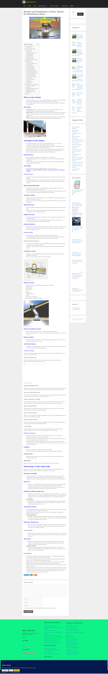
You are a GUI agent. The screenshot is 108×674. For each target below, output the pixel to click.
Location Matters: (30, 81)
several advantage (56, 143)
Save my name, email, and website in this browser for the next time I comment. (40, 608)
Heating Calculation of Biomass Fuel (51, 640)
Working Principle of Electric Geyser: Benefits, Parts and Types (77, 204)
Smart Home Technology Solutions (51, 639)
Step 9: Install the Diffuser (31, 74)
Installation (29, 80)
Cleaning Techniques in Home (72, 629)
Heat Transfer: (29, 92)
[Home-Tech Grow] (24, 2)
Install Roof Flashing (30, 67)
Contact (34, 5)
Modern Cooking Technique (77, 157)
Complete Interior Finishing (31, 76)
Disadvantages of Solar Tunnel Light (31, 84)
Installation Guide (28, 60)
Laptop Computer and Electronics (72, 644)
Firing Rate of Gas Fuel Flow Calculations (52, 635)
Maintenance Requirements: (31, 91)
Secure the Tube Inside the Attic (32, 71)
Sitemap (23, 646)
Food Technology (75, 143)
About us (29, 5)
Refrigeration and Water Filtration (73, 647)
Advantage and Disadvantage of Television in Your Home (77, 290)
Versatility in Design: (30, 54)
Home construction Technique (72, 639)
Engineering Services (42, 5)
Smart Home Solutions (54, 5)
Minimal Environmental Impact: (32, 59)
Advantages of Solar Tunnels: (30, 48)
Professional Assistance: (31, 79)
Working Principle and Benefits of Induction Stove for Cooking (77, 241)
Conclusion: (27, 93)
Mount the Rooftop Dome (31, 68)
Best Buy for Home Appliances (72, 625)
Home (24, 5)
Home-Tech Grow (31, 2)
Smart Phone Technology (77, 164)
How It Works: (29, 47)
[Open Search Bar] (78, 6)
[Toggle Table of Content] (37, 44)
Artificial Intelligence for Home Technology (53, 642)
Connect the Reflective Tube (31, 70)
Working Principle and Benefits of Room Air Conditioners (76, 254)
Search (73, 11)
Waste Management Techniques (72, 654)
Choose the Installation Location (32, 63)
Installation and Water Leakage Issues (33, 88)
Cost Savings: (29, 51)
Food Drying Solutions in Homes (50, 630)
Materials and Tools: (30, 62)
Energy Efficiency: (30, 50)
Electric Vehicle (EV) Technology (73, 630)
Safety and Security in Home (77, 162)
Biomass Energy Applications (50, 648)
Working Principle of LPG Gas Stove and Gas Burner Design (77, 228)
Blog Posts (72, 5)
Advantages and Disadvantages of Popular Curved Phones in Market (77, 213)
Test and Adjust (29, 77)
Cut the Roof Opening (30, 66)
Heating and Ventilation (77, 144)
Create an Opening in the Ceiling (32, 72)
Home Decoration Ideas (77, 149)
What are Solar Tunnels (29, 46)
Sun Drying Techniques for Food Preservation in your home (77, 262)
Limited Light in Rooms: (31, 89)
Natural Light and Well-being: (31, 52)
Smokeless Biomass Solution (50, 625)
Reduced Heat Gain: (30, 55)
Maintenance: (29, 83)
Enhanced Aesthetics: (30, 58)
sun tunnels (40, 100)
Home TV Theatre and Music (72, 642)
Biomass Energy (65, 5)
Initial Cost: (29, 87)
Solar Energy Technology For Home (51, 650)
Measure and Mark (30, 64)
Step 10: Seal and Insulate (31, 75)
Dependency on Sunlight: (31, 85)
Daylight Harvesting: (30, 56)
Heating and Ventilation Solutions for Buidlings (53, 637)
